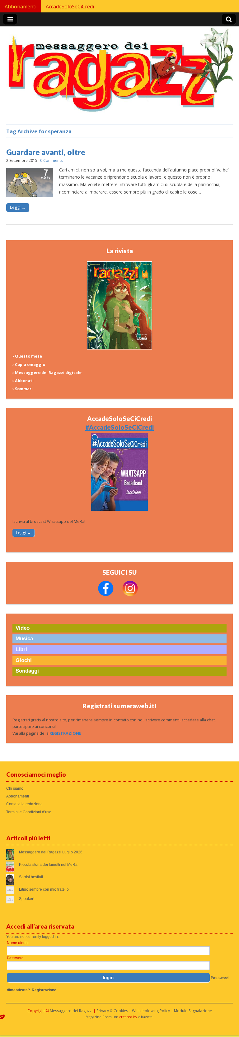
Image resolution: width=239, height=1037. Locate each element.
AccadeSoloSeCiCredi (70, 6)
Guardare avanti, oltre (45, 152)
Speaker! (26, 899)
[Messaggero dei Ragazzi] (119, 72)
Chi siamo (14, 788)
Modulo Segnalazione (193, 1010)
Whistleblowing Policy (151, 1010)
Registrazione (44, 990)
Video (23, 628)
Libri (21, 649)
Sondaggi (27, 671)
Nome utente (18, 943)
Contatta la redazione (24, 804)
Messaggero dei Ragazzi (71, 1010)
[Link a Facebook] (106, 594)
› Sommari (22, 388)
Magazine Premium (102, 1016)
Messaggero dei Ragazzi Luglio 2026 (50, 852)
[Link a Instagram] (130, 594)
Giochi (24, 660)
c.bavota (145, 1016)
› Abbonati (23, 380)
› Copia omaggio (28, 364)
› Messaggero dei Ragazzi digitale (47, 372)
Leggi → (18, 207)
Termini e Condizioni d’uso (28, 812)
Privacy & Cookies (112, 1010)
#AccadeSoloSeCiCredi (119, 427)
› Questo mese (27, 356)
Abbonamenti (20, 6)
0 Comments (51, 160)
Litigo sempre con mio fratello (44, 889)
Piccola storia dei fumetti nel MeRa (48, 864)
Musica (24, 639)
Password (15, 958)
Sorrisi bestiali (31, 877)
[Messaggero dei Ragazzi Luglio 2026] (119, 348)
